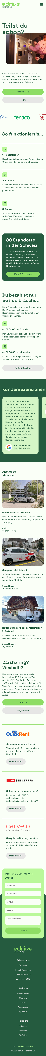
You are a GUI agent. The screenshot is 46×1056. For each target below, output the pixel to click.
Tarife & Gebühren (23, 368)
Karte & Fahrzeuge (23, 274)
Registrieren (23, 91)
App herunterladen (25, 1046)
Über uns (23, 702)
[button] (41, 4)
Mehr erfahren (16, 761)
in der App (28, 159)
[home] (11, 5)
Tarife (23, 100)
